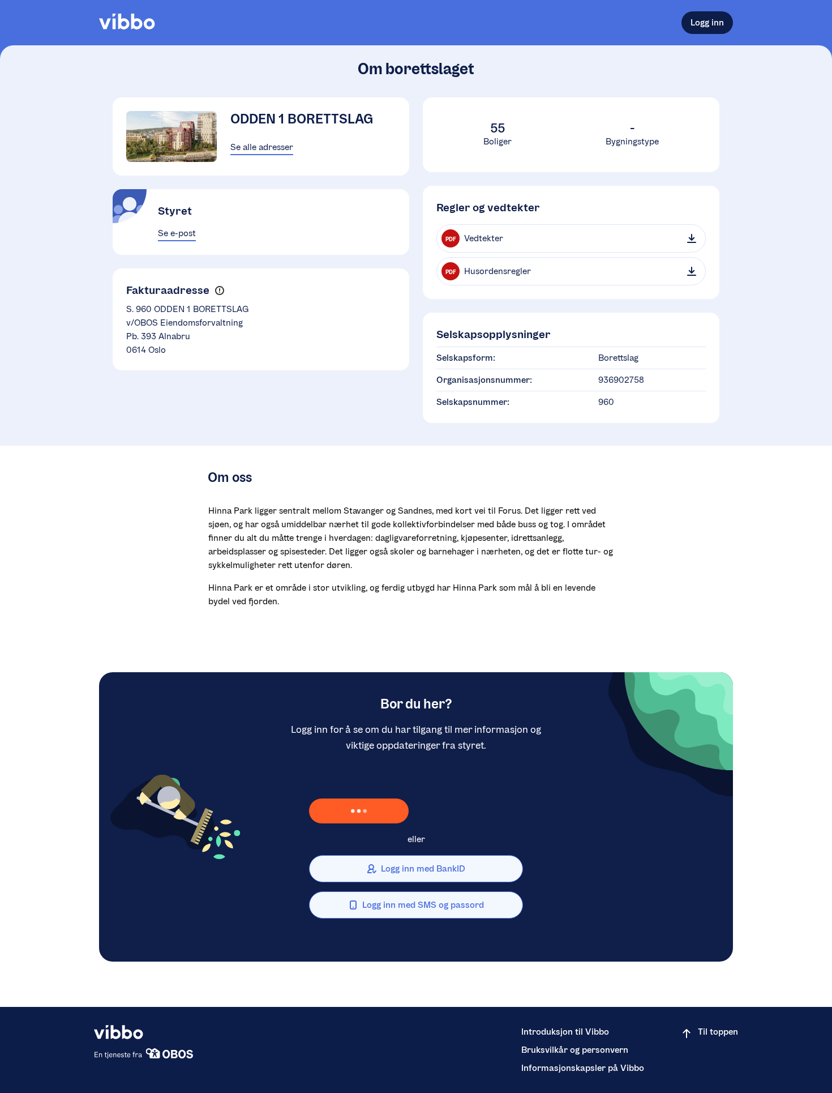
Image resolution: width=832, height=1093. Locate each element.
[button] (219, 290)
